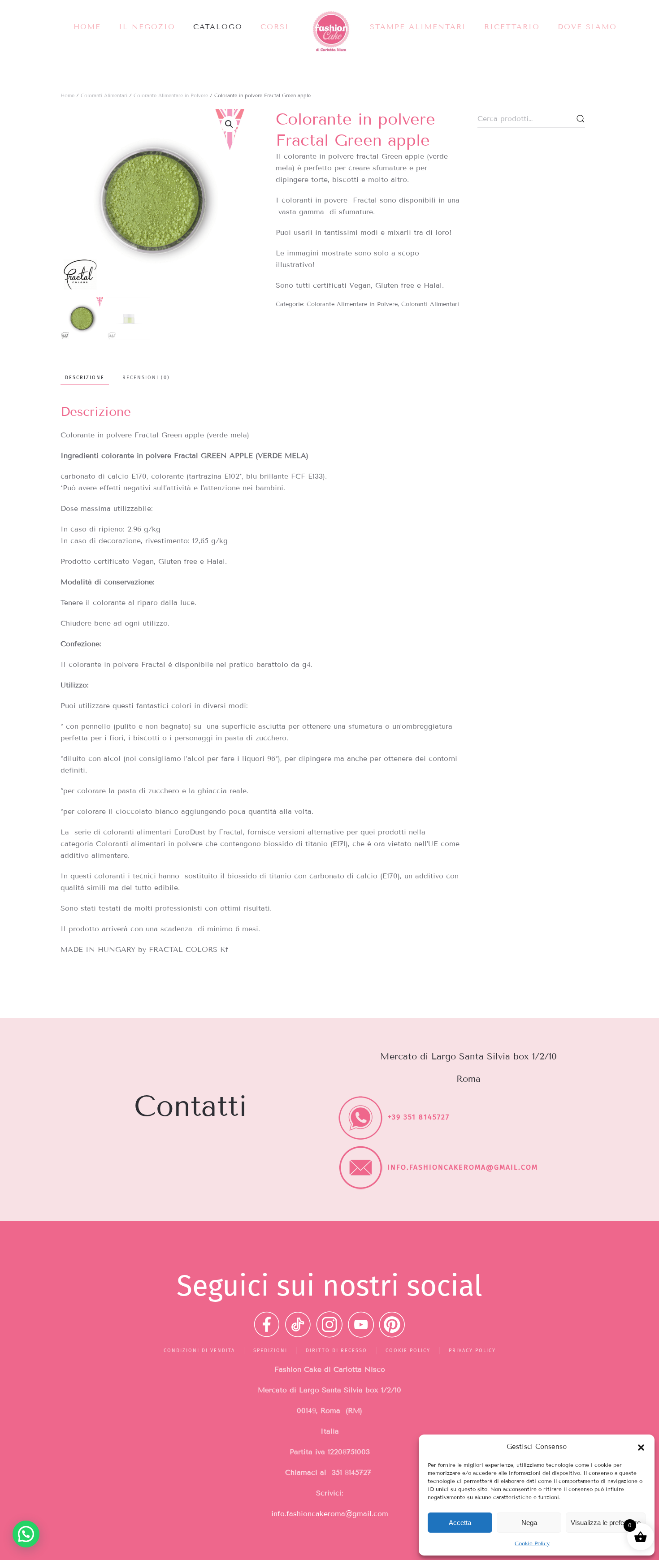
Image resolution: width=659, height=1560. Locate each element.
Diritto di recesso (336, 1350)
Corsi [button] (274, 26)
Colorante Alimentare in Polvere (171, 95)
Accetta (460, 1522)
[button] (641, 1446)
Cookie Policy (532, 1543)
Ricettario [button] (512, 26)
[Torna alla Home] (329, 31)
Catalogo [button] (218, 26)
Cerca (580, 119)
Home (87, 26)
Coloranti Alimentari (104, 95)
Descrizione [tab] (84, 377)
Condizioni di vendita (199, 1350)
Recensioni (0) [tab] (146, 377)
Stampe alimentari (418, 26)
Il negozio (147, 26)
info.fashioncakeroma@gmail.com (329, 1513)
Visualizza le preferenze (606, 1522)
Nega (529, 1522)
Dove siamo (587, 26)
